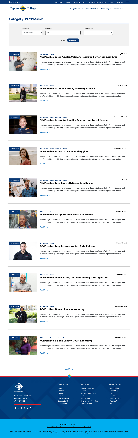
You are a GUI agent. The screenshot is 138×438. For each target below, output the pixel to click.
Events (112, 393)
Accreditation (114, 388)
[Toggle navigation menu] (127, 2)
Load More (69, 369)
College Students (75, 9)
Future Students (91, 9)
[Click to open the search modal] (126, 9)
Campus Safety (63, 401)
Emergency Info (63, 398)
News (52, 54)
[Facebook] (15, 408)
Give (82, 396)
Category (25, 28)
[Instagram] (21, 408)
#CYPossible (44, 54)
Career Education (79, 2)
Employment (85, 398)
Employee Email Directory (97, 2)
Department (88, 28)
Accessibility (114, 390)
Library (111, 2)
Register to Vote (86, 403)
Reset (63, 40)
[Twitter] (19, 408)
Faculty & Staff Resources (89, 393)
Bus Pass (61, 396)
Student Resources (87, 388)
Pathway (48, 28)
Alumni (83, 390)
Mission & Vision (115, 398)
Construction (62, 403)
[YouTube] (30, 408)
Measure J (113, 401)
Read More (44, 69)
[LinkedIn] (27, 408)
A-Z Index (120, 2)
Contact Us (74, 424)
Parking (61, 390)
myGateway (58, 2)
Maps (60, 388)
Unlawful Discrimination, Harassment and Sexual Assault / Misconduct (69, 427)
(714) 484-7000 (16, 2)
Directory (67, 424)
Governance (114, 396)
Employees (117, 9)
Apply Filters (73, 40)
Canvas (68, 2)
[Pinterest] (24, 408)
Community (105, 9)
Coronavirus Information (89, 401)
